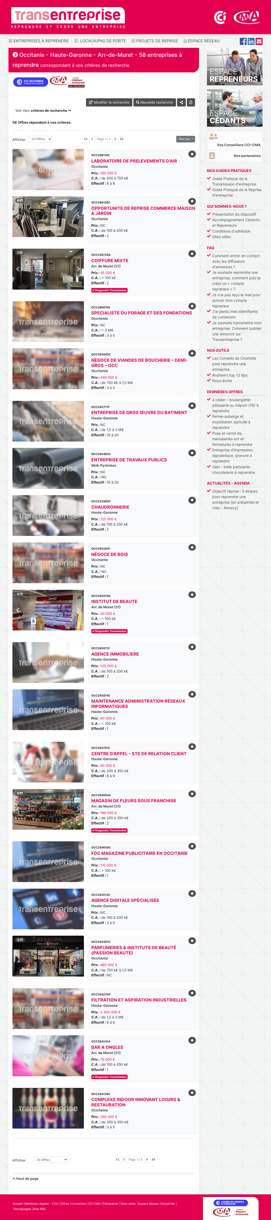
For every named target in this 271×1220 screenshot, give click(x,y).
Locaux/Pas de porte (102, 40)
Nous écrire (222, 380)
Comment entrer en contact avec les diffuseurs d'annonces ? (236, 261)
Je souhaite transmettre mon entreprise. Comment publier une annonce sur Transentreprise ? (237, 331)
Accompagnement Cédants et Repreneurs (236, 222)
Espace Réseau (203, 40)
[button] (17, 216)
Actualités (168, 1203)
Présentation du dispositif (234, 214)
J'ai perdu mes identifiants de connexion (235, 314)
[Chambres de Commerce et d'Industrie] (220, 17)
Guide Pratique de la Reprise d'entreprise (236, 192)
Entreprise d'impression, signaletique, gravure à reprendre (233, 455)
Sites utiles (221, 236)
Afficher (18, 139)
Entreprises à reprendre (40, 40)
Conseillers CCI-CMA (86, 1203)
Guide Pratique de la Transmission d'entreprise (234, 181)
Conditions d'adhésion (231, 231)
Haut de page (27, 1178)
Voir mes (41, 110)
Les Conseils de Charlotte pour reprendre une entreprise (234, 364)
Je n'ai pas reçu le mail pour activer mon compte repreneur (236, 300)
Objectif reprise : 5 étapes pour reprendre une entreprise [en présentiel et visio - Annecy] (235, 499)
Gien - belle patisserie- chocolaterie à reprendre (233, 470)
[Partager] (181, 102)
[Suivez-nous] (243, 42)
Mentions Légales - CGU (41, 1203)
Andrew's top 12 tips (229, 375)
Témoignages (22, 1209)
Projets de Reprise (156, 40)
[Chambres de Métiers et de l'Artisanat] (247, 17)
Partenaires (110, 1203)
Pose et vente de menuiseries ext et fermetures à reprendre (232, 439)
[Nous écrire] (259, 42)
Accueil (17, 1203)
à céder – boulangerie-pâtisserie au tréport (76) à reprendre (235, 405)
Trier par (184, 139)
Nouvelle (156, 102)
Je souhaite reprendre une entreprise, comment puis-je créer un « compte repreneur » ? (236, 280)
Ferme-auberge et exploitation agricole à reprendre (231, 422)
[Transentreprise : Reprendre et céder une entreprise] (68, 17)
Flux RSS (40, 1209)
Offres (65, 1203)
